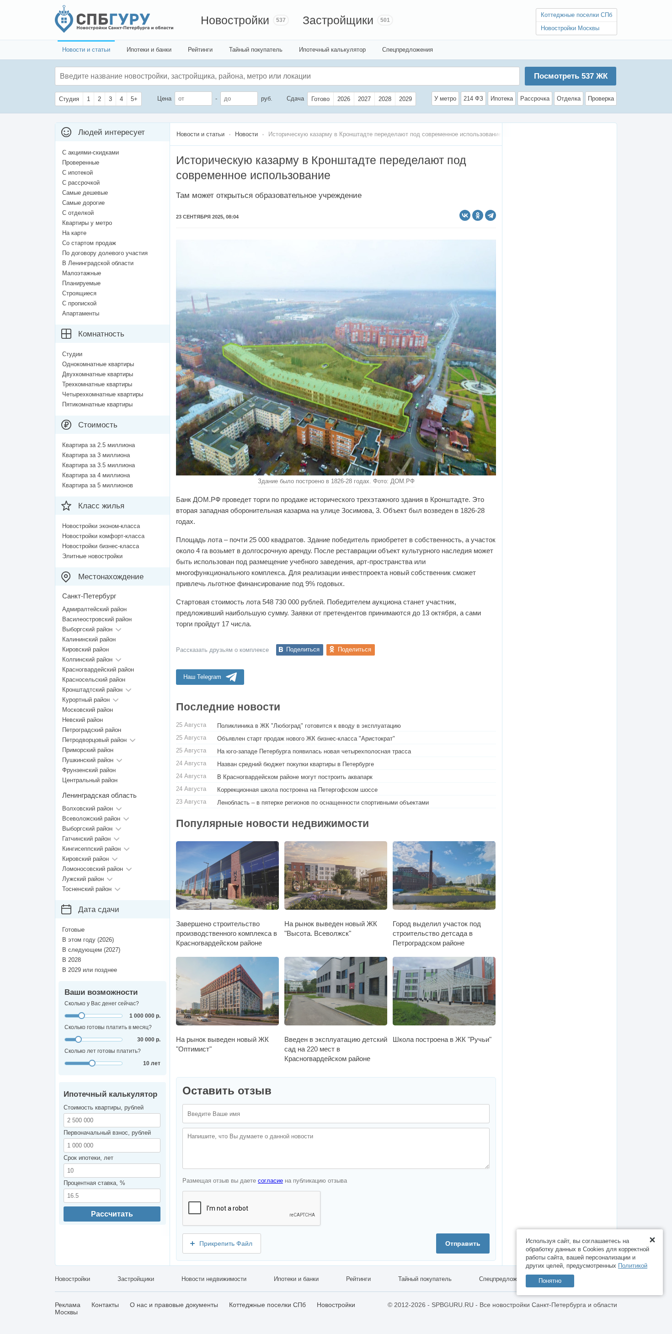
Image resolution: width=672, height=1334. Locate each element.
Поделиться (303, 649)
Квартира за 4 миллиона (96, 475)
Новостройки (235, 20)
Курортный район (86, 699)
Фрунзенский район (89, 770)
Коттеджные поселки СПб (576, 14)
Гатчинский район (86, 838)
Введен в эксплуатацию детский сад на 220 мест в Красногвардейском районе (335, 1048)
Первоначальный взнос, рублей (107, 1132)
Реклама (67, 1304)
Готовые (73, 929)
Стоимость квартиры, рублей (104, 1107)
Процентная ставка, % (94, 1182)
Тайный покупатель (256, 49)
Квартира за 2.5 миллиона (98, 445)
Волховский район (87, 808)
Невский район (82, 719)
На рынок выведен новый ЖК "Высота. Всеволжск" (330, 928)
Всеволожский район (91, 818)
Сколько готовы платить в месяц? (108, 1027)
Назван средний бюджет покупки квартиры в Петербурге (295, 764)
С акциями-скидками (90, 152)
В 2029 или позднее (89, 969)
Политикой (632, 1265)
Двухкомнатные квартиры (97, 374)
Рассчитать (112, 1214)
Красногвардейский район (98, 669)
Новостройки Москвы (570, 28)
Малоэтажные (81, 273)
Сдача (295, 98)
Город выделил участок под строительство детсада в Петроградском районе (437, 933)
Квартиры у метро (87, 222)
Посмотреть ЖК (571, 76)
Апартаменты (80, 313)
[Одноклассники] (477, 215)
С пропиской (79, 303)
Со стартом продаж (89, 243)
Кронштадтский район (92, 689)
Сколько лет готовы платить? (102, 1051)
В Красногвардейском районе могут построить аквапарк (295, 777)
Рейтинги (200, 49)
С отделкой (78, 212)
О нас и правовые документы (174, 1304)
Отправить (462, 1243)
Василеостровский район (97, 619)
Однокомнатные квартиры (98, 364)
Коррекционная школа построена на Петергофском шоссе (297, 789)
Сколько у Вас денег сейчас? (101, 1003)
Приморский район (87, 750)
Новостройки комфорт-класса (103, 536)
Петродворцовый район (94, 739)
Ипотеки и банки (149, 49)
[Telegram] (490, 215)
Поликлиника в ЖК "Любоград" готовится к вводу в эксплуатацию (309, 725)
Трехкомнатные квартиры (97, 384)
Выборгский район (87, 629)
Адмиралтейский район (94, 609)
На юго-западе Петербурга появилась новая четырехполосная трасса (314, 751)
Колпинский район (87, 659)
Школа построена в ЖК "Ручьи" (442, 1039)
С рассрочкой (81, 182)
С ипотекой (77, 172)
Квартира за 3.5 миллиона (98, 465)
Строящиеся (79, 293)
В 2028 (71, 959)
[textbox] (197, 76)
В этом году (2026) (88, 939)
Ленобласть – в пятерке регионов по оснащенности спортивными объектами (323, 802)
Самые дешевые (85, 192)
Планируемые (81, 283)
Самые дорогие (83, 202)
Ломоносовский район (92, 868)
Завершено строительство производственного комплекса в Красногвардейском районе (226, 933)
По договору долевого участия (105, 253)
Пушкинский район (87, 760)
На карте (74, 232)
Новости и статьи (86, 49)
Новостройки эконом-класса (101, 526)
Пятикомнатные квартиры (97, 404)
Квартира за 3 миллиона (96, 455)
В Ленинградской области (97, 263)
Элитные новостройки (92, 556)
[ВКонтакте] (464, 215)
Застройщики (338, 20)
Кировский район (85, 649)
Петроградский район (91, 729)
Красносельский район (93, 679)
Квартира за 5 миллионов (97, 485)
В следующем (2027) (91, 949)
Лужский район (83, 878)
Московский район (87, 709)
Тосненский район (87, 889)
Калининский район (89, 639)
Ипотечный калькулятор (332, 49)
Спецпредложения (407, 49)
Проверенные (80, 162)
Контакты (105, 1304)
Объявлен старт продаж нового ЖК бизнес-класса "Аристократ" (306, 738)
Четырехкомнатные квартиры (102, 394)
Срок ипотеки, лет (88, 1157)
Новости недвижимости (213, 1278)
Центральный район (89, 780)
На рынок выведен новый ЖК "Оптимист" (222, 1044)
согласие (270, 1180)
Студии (72, 354)
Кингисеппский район (91, 848)
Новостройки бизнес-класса (100, 546)
